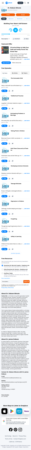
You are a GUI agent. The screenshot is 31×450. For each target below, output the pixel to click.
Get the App (8, 436)
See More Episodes (15, 253)
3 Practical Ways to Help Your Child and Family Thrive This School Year (19, 49)
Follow (8, 14)
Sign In (20, 3)
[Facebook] (11, 429)
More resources (16, 62)
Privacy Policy (22, 436)
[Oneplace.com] (8, 3)
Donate (23, 14)
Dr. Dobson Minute (14, 8)
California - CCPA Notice (15, 441)
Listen (3, 18)
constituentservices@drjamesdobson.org (11, 377)
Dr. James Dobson (12, 10)
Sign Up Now (6, 62)
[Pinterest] (15, 429)
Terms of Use (8, 439)
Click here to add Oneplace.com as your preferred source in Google (16, 422)
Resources (11, 18)
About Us (15, 436)
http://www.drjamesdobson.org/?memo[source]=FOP (14, 382)
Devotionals (19, 18)
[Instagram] (20, 429)
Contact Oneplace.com (19, 439)
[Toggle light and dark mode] (28, 3)
